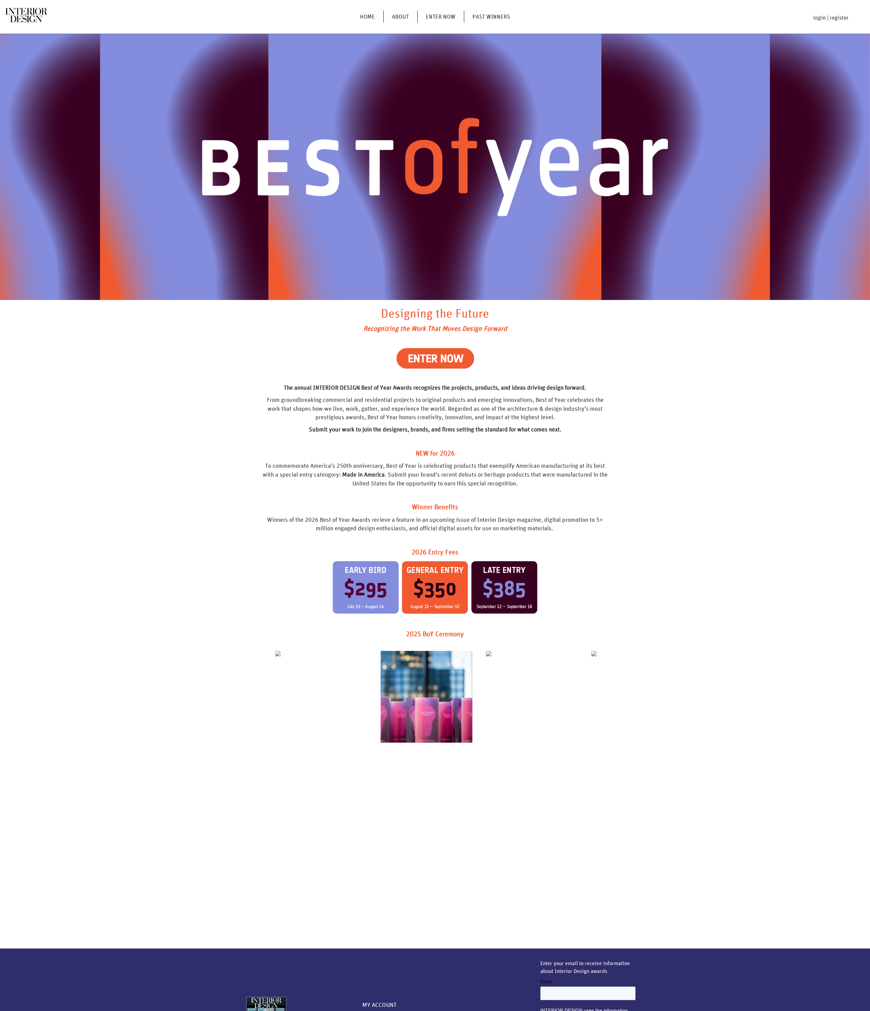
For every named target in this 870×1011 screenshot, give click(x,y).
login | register (831, 17)
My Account (379, 1004)
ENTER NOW (440, 16)
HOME (367, 16)
